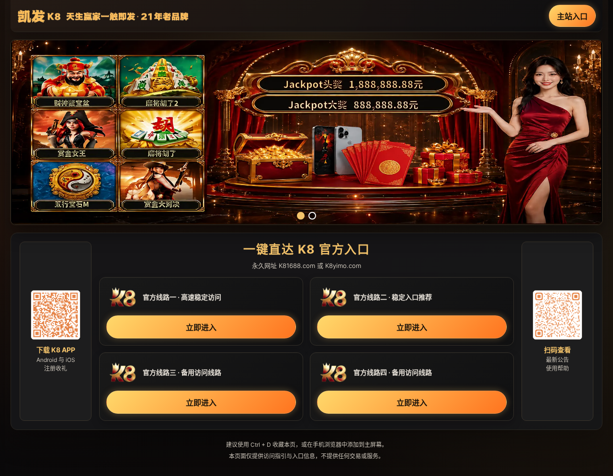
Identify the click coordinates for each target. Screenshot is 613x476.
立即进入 (201, 327)
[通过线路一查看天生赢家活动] (306, 132)
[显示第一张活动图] (301, 216)
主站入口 (572, 16)
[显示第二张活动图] (312, 216)
